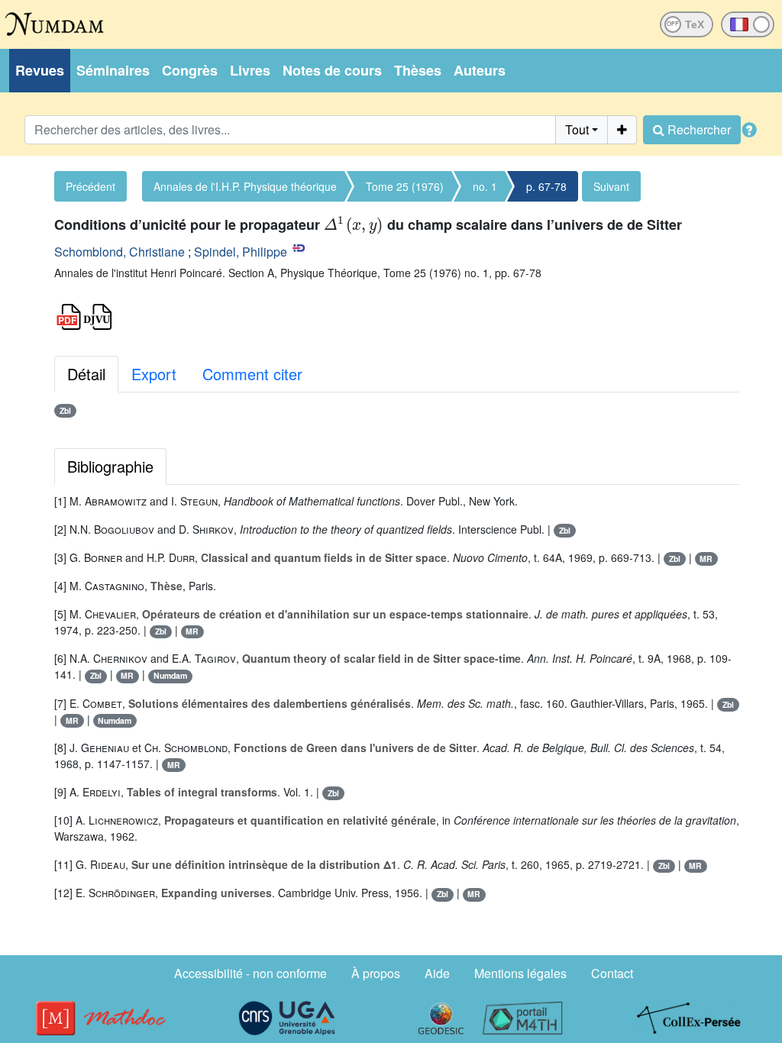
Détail (86, 374)
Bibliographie (110, 466)
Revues (39, 70)
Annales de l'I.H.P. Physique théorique (245, 186)
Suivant (611, 186)
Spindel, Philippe (240, 251)
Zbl (65, 410)
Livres (250, 70)
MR (706, 558)
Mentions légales (520, 973)
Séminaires (113, 70)
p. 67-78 (546, 186)
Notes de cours (332, 70)
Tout (577, 129)
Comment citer (252, 374)
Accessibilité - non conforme (250, 973)
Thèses (417, 70)
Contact (612, 973)
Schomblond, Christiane (119, 251)
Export (153, 374)
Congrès (190, 70)
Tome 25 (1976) (405, 186)
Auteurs (480, 70)
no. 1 (485, 186)
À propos (375, 973)
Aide (437, 973)
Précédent (90, 186)
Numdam (170, 675)
